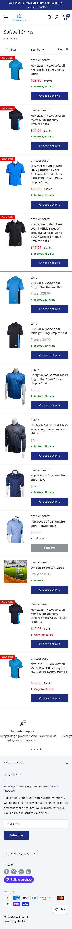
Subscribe (16, 835)
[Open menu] (6, 17)
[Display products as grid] (66, 49)
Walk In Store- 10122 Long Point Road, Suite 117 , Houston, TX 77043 (36, 5)
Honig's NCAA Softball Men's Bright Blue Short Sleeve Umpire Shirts (49, 379)
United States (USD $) (17, 853)
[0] (65, 17)
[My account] (57, 17)
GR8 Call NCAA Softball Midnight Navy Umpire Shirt (49, 331)
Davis (34, 277)
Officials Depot (40, 60)
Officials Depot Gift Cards (47, 567)
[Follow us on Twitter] (14, 871)
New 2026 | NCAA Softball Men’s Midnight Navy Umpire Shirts (48, 120)
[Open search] (50, 17)
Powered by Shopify (14, 921)
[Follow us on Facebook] (6, 871)
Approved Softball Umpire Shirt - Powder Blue (48, 524)
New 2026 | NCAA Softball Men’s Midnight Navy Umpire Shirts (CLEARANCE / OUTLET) (49, 616)
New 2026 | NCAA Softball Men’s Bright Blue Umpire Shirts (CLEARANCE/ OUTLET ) (49, 670)
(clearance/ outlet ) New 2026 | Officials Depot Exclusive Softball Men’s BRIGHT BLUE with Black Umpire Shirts (46, 174)
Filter (13, 49)
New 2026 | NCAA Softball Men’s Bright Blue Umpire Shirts (48, 69)
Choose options (49, 95)
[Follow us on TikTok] (28, 871)
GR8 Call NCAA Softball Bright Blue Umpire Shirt (47, 285)
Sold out (49, 547)
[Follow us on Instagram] (21, 871)
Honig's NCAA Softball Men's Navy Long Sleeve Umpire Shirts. (49, 429)
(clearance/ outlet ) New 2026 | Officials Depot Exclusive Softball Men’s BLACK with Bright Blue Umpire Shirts (46, 232)
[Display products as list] (60, 49)
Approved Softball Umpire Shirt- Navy (48, 477)
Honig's (35, 370)
